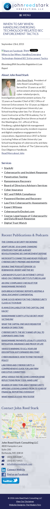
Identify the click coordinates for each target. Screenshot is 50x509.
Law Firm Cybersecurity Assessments (25, 202)
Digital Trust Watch (15, 222)
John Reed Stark (25, 80)
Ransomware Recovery (17, 181)
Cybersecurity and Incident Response (25, 172)
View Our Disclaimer (25, 501)
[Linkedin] (4, 469)
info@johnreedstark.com (19, 464)
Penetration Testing (15, 176)
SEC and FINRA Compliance (20, 194)
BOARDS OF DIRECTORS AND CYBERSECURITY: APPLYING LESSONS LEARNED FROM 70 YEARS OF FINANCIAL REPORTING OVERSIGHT (24, 388)
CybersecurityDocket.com (19, 211)
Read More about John (13, 153)
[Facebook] (4, 474)
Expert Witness (13, 207)
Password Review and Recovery (23, 198)
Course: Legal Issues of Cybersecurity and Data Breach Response (25, 217)
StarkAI (8, 168)
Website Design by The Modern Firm (25, 505)
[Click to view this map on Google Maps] (24, 437)
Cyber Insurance (13, 189)
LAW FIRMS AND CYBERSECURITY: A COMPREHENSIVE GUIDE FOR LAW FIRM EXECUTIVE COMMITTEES (20, 368)
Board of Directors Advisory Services (25, 185)
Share (26, 50)
